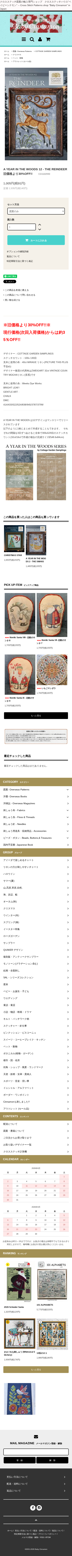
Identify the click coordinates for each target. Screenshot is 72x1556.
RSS (42, 1537)
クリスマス (17, 55)
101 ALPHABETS (45, 1305)
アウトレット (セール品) (22, 61)
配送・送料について (41, 1531)
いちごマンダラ (49, 688)
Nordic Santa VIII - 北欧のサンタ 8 (20, 639)
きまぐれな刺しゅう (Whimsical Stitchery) (19, 1353)
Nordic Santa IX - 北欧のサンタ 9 (19, 699)
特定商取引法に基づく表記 (20, 261)
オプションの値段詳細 (17, 251)
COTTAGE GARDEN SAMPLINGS (48, 51)
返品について (13, 256)
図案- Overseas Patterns (22, 51)
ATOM (48, 1537)
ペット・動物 (18, 58)
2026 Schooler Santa (14, 1307)
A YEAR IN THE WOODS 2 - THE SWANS (36, 560)
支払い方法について (23, 1531)
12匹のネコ (42, 1353)
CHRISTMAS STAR (13, 555)
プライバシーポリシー (47, 1534)
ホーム (6, 51)
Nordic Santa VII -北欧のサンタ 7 (51, 641)
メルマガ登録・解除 (30, 1537)
